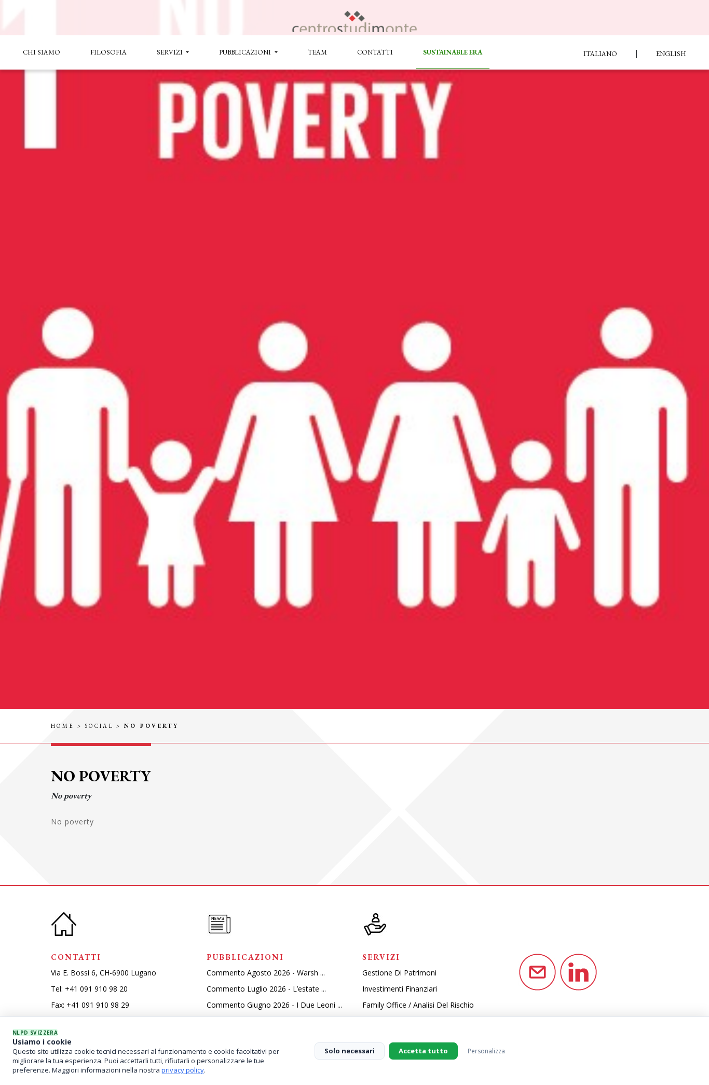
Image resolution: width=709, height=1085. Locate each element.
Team (317, 52)
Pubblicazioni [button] (245, 52)
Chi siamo (41, 52)
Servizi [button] (170, 52)
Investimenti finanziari (399, 989)
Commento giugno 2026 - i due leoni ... (274, 1005)
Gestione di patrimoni (399, 973)
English (671, 53)
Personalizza (486, 1051)
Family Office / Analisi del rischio (418, 1005)
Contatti (375, 52)
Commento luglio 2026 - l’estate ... (266, 989)
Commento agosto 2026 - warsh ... (266, 973)
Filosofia (108, 52)
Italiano (600, 53)
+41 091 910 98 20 (96, 989)
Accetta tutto (423, 1050)
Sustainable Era (452, 52)
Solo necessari (349, 1050)
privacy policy (182, 1070)
